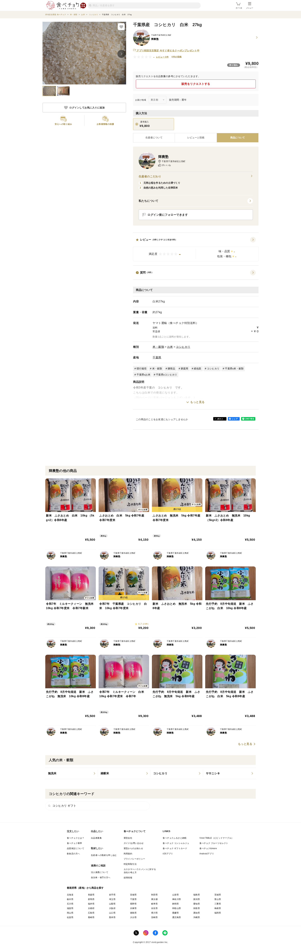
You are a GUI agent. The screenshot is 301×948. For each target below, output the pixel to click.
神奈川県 (176, 899)
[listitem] (71, 773)
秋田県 (154, 895)
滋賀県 (70, 908)
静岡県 (175, 904)
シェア (235, 419)
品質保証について (75, 848)
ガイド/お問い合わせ (134, 843)
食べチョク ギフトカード (175, 848)
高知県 (196, 913)
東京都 (154, 899)
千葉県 (157, 357)
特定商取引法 (130, 864)
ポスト (220, 419)
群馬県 (91, 899)
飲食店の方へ (73, 853)
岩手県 (112, 895)
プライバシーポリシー (134, 859)
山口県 (112, 913)
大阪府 (112, 908)
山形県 (175, 895)
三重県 (217, 904)
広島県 (91, 913)
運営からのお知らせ (133, 848)
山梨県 (112, 904)
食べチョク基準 (74, 843)
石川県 (70, 904)
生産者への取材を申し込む (104, 855)
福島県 (196, 895)
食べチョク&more (208, 848)
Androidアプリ (206, 853)
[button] (195, 249)
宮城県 (133, 895)
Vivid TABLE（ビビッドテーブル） (216, 838)
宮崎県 (154, 917)
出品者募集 (96, 838)
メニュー (249, 8)
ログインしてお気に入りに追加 (87, 107)
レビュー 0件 (162, 57)
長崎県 (91, 917)
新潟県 (196, 899)
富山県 (217, 899)
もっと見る (197, 402)
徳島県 (133, 913)
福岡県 (217, 913)
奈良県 (154, 908)
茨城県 (217, 895)
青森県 (91, 895)
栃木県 (70, 899)
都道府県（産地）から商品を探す (85, 887)
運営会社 (128, 838)
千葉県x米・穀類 (234, 368)
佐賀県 (70, 917)
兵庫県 (133, 908)
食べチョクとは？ (75, 838)
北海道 (70, 895)
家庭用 (184, 368)
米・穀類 (158, 346)
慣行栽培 (141, 368)
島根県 (217, 908)
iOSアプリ (168, 853)
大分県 (133, 917)
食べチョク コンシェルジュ (176, 843)
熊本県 (112, 917)
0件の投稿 (177, 57)
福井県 (91, 904)
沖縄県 (196, 917)
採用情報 (128, 877)
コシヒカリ (183, 346)
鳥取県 (196, 908)
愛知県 (196, 904)
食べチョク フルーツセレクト (213, 843)
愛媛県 (175, 913)
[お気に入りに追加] (121, 26)
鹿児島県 (176, 917)
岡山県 (70, 913)
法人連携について (99, 872)
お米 (170, 346)
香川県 (154, 913)
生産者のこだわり (150, 176)
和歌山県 (176, 908)
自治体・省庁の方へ (100, 877)
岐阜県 (154, 904)
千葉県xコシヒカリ (166, 374)
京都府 (91, 908)
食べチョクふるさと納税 (174, 838)
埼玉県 (112, 899)
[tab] (196, 137)
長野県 (133, 904)
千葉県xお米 (143, 374)
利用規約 (128, 853)
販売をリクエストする (196, 83)
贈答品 (171, 368)
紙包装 (197, 368)
